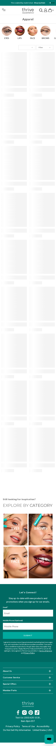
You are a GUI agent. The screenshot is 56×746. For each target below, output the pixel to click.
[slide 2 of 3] (52, 3)
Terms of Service (45, 651)
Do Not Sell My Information (17, 730)
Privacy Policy (29, 653)
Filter (41, 47)
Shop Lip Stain (39, 3)
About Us (7, 671)
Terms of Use (28, 726)
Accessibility (43, 726)
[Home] (28, 704)
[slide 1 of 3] (50, 3)
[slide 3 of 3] (54, 3)
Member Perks (10, 690)
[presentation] (14, 69)
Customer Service (11, 677)
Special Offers (9, 684)
